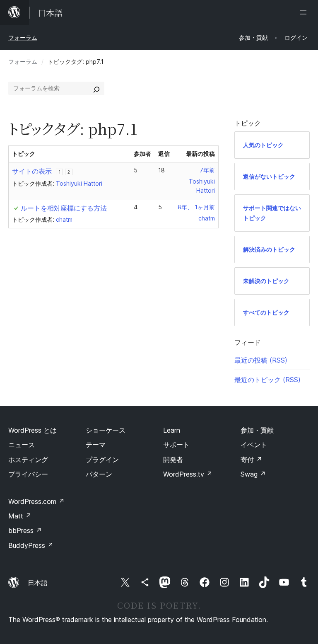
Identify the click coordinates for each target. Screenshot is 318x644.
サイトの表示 (32, 171)
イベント (254, 445)
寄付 (251, 459)
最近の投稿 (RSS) (260, 360)
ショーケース (105, 430)
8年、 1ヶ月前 (196, 207)
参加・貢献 (257, 430)
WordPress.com (36, 501)
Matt (19, 516)
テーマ (96, 445)
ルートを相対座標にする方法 (64, 208)
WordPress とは (32, 430)
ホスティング (28, 459)
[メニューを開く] (305, 12)
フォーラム (22, 37)
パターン (99, 474)
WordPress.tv (187, 474)
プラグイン (102, 459)
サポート (176, 445)
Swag (253, 474)
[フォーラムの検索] (96, 88)
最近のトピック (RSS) (267, 379)
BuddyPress (30, 545)
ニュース (21, 445)
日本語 (38, 583)
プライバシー (28, 474)
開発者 (173, 459)
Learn (171, 430)
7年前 (207, 170)
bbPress (25, 530)
